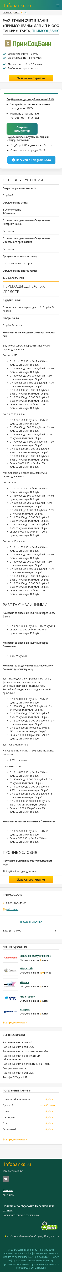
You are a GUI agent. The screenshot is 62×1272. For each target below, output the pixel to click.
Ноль (6, 1111)
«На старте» (27, 996)
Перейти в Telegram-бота (33, 160)
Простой (8, 1105)
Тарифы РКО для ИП (15, 1077)
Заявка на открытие (31, 78)
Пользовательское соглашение (21, 1215)
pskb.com (12, 909)
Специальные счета (14, 1068)
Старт (6, 1123)
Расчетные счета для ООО (18, 1046)
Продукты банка (31, 921)
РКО (16, 12)
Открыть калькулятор (22, 128)
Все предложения (14, 1022)
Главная (7, 12)
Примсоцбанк (45, 30)
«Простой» (26, 968)
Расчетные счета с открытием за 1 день (26, 1063)
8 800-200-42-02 (16, 903)
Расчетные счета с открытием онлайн (25, 1051)
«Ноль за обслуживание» (35, 955)
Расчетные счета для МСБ (18, 1072)
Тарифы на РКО (12, 930)
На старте (9, 1117)
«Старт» (25, 1009)
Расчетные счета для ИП (17, 1042)
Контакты (8, 1194)
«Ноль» (24, 982)
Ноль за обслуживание (16, 1099)
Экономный (9, 1129)
